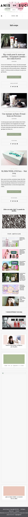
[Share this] (10, 86)
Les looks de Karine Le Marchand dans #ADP (22, 263)
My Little (15, 168)
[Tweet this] (12, 86)
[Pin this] (17, 86)
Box (11, 168)
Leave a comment (14, 83)
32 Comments (14, 197)
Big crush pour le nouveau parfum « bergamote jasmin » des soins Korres (14, 56)
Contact (17, 511)
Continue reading (14, 134)
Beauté (6, 52)
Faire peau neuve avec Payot (22, 239)
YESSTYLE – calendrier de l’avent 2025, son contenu (22, 287)
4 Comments (14, 140)
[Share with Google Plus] (15, 86)
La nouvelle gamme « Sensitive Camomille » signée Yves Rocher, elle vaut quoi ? (22, 277)
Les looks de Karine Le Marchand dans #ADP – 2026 (22, 252)
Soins (22, 52)
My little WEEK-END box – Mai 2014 (14, 172)
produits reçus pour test (14, 52)
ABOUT (14, 9)
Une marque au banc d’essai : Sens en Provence (14, 115)
